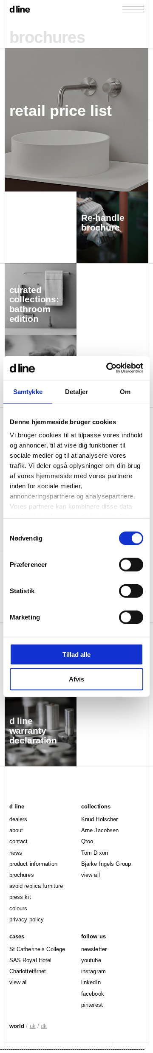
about (16, 830)
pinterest (92, 1005)
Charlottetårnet (27, 971)
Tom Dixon (94, 853)
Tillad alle (76, 654)
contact (18, 841)
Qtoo (87, 841)
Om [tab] (125, 391)
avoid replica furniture (36, 886)
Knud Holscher (99, 819)
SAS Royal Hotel (30, 960)
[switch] (131, 564)
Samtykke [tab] (27, 391)
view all (90, 875)
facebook (92, 994)
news (15, 853)
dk (44, 1026)
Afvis (76, 679)
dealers (18, 819)
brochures (21, 875)
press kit (20, 897)
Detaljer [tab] (76, 391)
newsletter (94, 949)
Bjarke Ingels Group (106, 864)
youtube (91, 960)
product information (33, 864)
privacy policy (26, 919)
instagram (93, 971)
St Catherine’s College (37, 949)
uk (33, 1026)
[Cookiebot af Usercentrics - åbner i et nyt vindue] (108, 368)
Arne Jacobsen (100, 830)
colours (18, 908)
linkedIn (91, 982)
